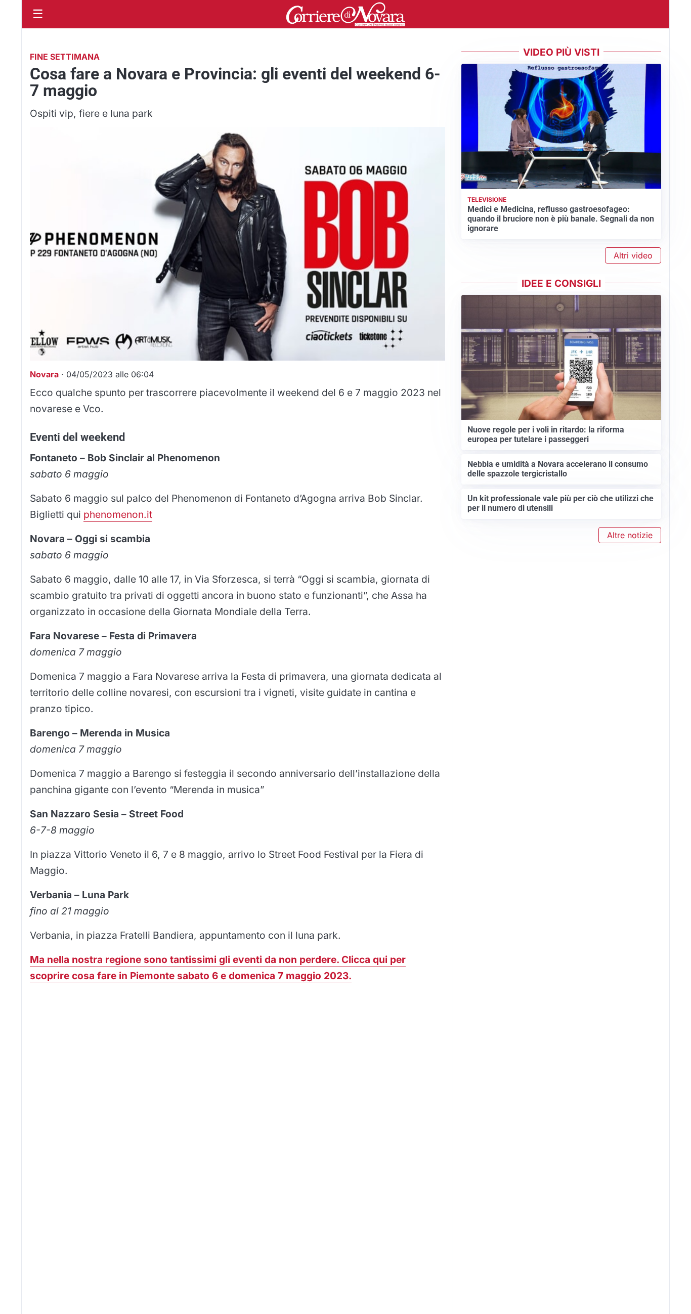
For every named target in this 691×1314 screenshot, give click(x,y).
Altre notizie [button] (630, 535)
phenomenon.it (117, 514)
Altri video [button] (633, 255)
